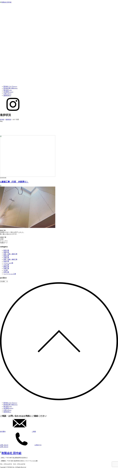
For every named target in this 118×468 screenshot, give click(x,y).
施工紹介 (7, 90)
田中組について (10, 86)
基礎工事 (6, 252)
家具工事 (6, 250)
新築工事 (6, 255)
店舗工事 (6, 257)
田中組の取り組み (10, 88)
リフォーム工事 (8, 263)
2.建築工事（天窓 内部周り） (14, 182)
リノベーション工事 (9, 274)
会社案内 (8, 92)
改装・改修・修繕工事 (10, 254)
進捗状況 (7, 95)
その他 (5, 270)
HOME (2, 119)
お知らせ (7, 93)
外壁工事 (6, 272)
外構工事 (6, 268)
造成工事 (6, 261)
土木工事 (6, 265)
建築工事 (6, 266)
